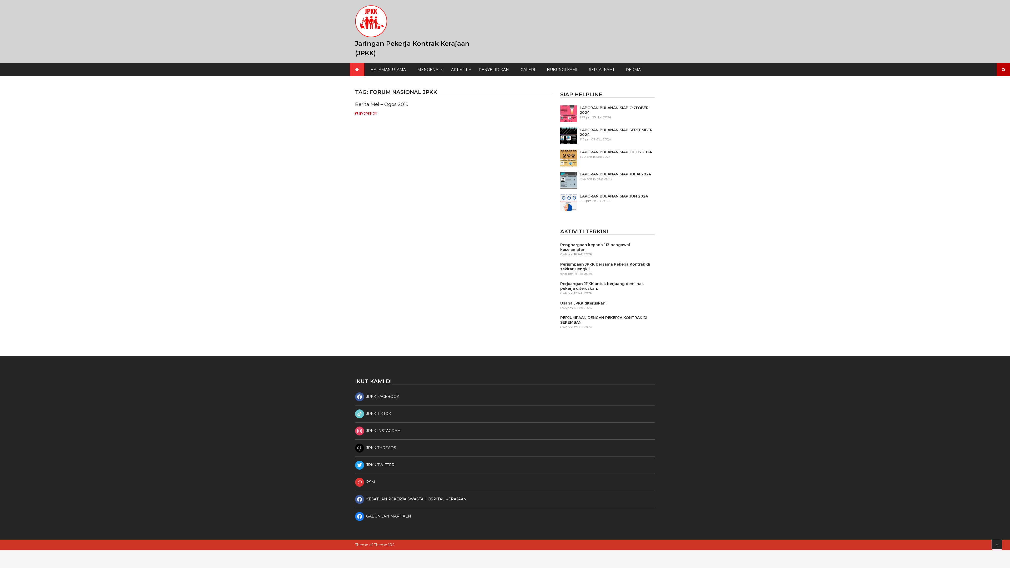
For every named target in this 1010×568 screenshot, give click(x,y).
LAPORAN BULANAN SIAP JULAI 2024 (615, 174)
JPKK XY (370, 113)
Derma (633, 69)
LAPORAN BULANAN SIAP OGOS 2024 (616, 152)
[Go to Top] (997, 544)
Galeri (528, 69)
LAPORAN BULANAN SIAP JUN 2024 (614, 196)
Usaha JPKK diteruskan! (583, 303)
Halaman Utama (388, 69)
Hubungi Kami (562, 69)
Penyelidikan (494, 69)
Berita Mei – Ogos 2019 (381, 104)
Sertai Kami (601, 69)
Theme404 (384, 544)
